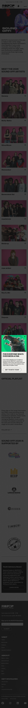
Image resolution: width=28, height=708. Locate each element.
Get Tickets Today (12, 370)
